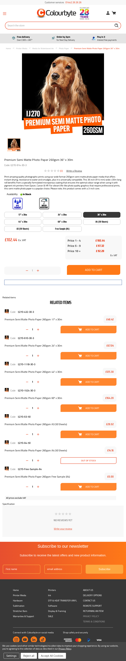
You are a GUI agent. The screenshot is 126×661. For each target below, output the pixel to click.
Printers (52, 590)
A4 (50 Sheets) (101, 222)
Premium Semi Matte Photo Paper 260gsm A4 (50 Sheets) (36, 450)
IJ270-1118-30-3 (26, 364)
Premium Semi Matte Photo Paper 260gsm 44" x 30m (33, 371)
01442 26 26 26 (73, 2)
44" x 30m (22, 222)
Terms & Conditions (94, 621)
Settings (11, 656)
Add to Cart (92, 329)
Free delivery (24, 38)
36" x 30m (101, 215)
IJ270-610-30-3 (26, 338)
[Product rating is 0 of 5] (52, 170)
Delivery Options (92, 595)
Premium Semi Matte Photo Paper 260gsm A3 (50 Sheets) (36, 424)
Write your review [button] (63, 529)
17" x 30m (23, 215)
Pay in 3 (107, 38)
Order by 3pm (66, 38)
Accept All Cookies (52, 656)
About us (88, 590)
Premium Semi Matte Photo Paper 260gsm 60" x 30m (33, 398)
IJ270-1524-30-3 (26, 390)
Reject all (28, 656)
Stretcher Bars (20, 611)
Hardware (17, 600)
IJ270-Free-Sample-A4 (30, 469)
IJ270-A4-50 (24, 443)
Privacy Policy (91, 616)
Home (16, 590)
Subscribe (104, 569)
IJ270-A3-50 (24, 416)
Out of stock (88, 460)
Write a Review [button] (74, 171)
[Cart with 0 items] (114, 13)
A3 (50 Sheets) (23, 229)
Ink (49, 595)
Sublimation (18, 606)
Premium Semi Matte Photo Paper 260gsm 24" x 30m (33, 345)
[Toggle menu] (4, 13)
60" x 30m (62, 222)
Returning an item (93, 611)
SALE (50, 616)
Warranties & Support (23, 616)
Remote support (92, 606)
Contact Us (89, 600)
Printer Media (19, 595)
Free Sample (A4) (62, 229)
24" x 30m (62, 215)
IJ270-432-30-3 (26, 312)
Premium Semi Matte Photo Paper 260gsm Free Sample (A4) (37, 476)
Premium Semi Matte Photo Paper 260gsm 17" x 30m (33, 319)
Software (52, 606)
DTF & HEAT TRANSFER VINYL (62, 600)
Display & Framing (57, 611)
